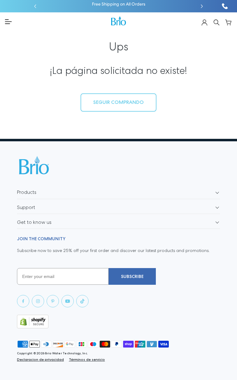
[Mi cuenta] (204, 22)
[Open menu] (55, 21)
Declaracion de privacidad (40, 359)
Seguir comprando (118, 102)
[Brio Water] (118, 20)
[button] (35, 6)
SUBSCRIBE (132, 276)
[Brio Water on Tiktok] (82, 301)
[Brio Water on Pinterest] (53, 301)
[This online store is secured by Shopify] (118, 321)
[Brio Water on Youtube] (67, 301)
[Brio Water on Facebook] (23, 301)
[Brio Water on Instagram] (38, 301)
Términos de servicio (87, 359)
